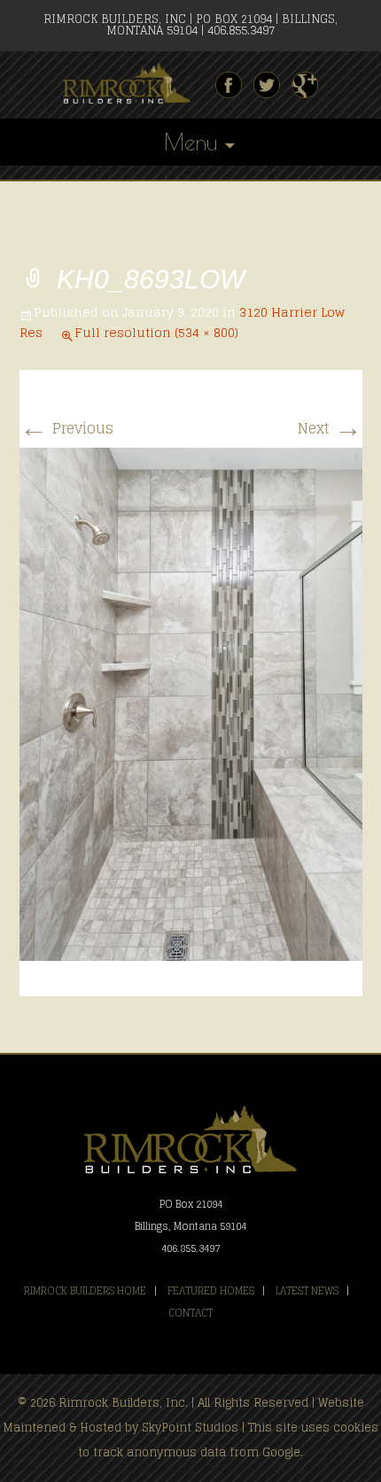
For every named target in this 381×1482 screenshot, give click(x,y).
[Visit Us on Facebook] (228, 85)
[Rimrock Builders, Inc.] (133, 84)
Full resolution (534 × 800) (156, 332)
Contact (190, 1313)
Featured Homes (210, 1291)
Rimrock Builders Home (85, 1291)
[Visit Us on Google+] (305, 85)
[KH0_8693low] (190, 703)
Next (330, 428)
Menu (190, 142)
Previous (66, 428)
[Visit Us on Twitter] (266, 85)
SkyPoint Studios (190, 1427)
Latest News (307, 1291)
